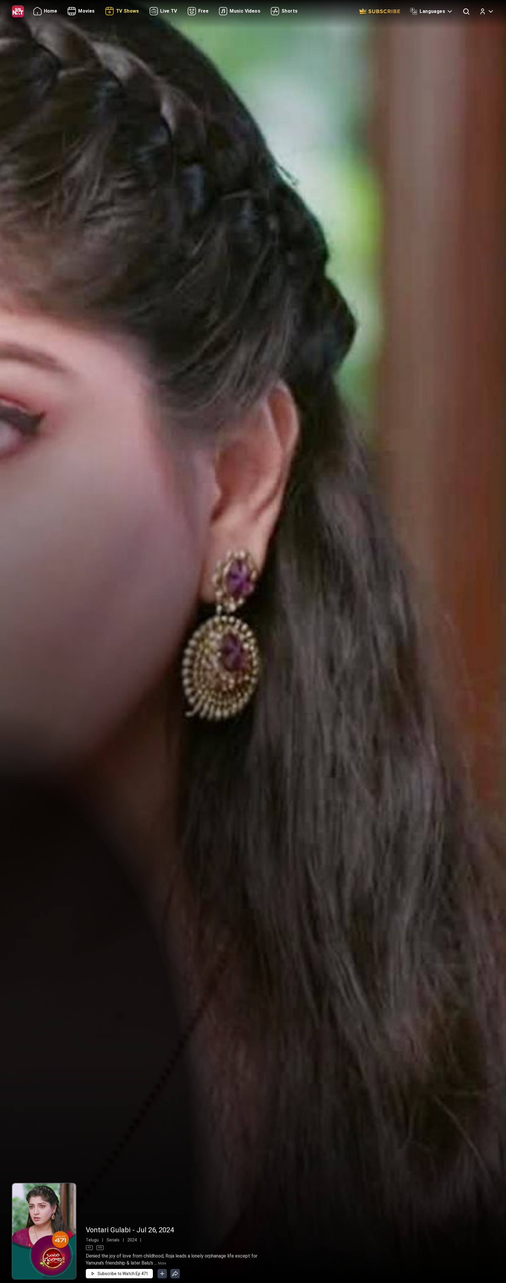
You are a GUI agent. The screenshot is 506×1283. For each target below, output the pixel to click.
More (162, 1263)
